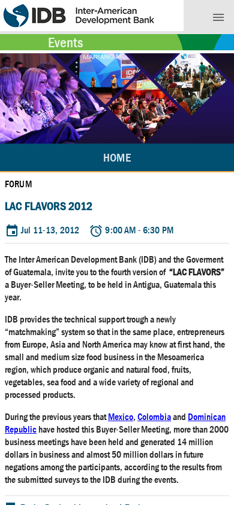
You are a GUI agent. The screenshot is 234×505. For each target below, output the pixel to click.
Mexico (120, 416)
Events (65, 42)
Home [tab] (116, 157)
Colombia (154, 416)
